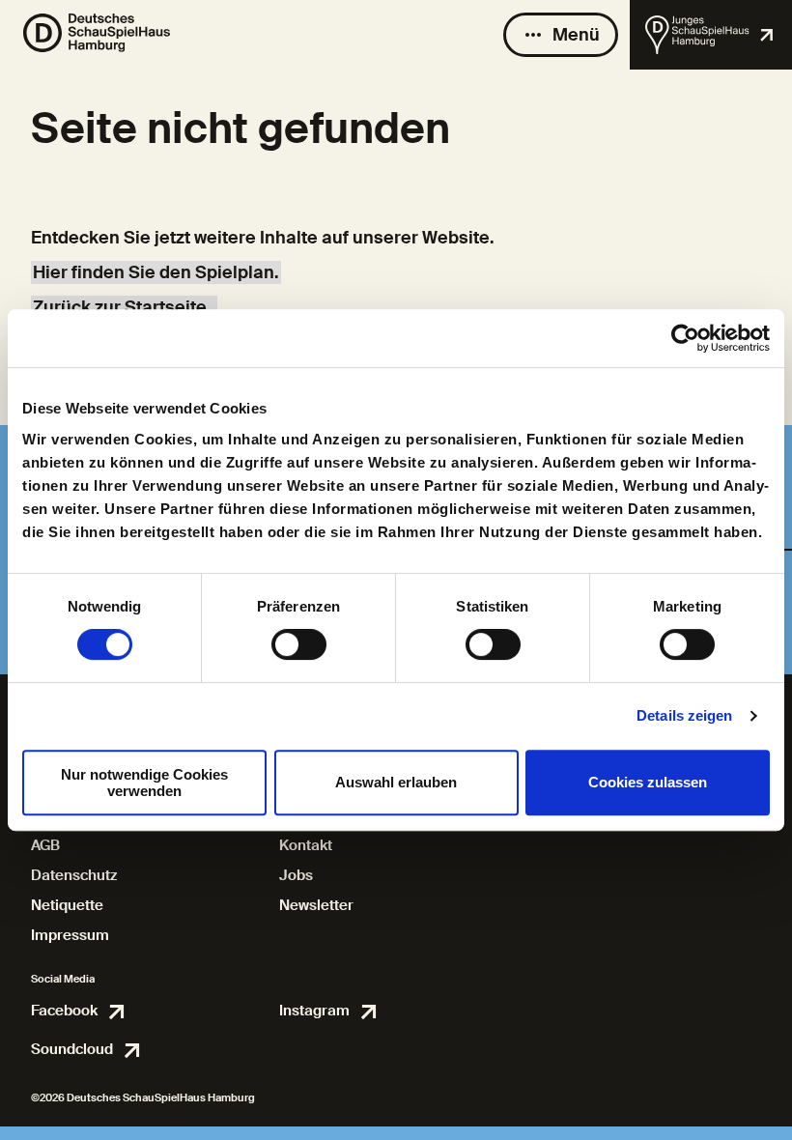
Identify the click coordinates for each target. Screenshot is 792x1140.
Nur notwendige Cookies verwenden (144, 782)
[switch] (298, 644)
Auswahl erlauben (396, 782)
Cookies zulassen (647, 782)
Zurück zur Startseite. (124, 307)
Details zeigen (684, 715)
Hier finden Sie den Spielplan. (156, 272)
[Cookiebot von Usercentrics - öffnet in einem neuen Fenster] (685, 338)
